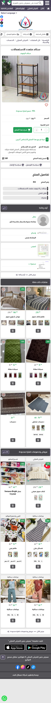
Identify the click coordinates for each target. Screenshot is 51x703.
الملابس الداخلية (7, 8)
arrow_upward (2, 657)
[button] (9, 3)
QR (5, 158)
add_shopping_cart (38, 331)
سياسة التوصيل (34, 165)
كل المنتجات (35, 40)
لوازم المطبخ (20, 8)
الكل (42, 8)
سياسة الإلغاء (17, 165)
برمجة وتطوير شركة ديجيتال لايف (25, 675)
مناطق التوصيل (12, 34)
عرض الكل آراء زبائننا (25, 274)
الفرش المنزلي (32, 8)
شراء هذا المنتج (23, 130)
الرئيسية (45, 40)
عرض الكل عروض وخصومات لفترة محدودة (25, 631)
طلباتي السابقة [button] (42, 34)
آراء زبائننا (27, 34)
